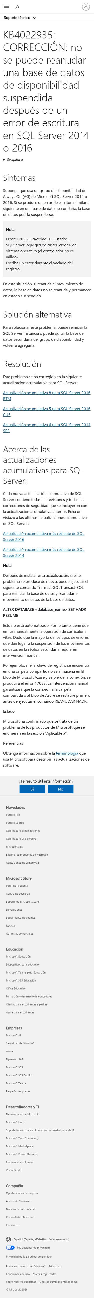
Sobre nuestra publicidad (21, 1282)
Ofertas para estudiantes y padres (26, 1004)
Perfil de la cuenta (17, 885)
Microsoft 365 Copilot (19, 1075)
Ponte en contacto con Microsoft (25, 1266)
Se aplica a (15, 159)
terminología (67, 753)
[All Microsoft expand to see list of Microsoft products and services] (6, 7)
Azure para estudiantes (20, 1012)
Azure (9, 1051)
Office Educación (16, 988)
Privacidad (55, 1266)
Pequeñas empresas (18, 1091)
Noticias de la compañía (20, 1209)
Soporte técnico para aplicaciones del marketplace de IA (40, 1130)
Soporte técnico (17, 17)
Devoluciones (14, 909)
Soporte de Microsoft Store (22, 901)
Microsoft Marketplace (20, 1146)
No (60, 789)
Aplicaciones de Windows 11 (23, 862)
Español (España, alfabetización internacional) (41, 1239)
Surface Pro (13, 814)
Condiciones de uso (18, 1274)
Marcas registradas (44, 1274)
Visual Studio (14, 1170)
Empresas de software (19, 1162)
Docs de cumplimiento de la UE (59, 1282)
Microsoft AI (13, 1035)
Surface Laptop (15, 822)
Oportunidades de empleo (22, 1193)
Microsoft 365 (14, 846)
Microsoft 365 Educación (21, 980)
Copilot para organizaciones (23, 830)
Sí (32, 789)
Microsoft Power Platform (21, 1154)
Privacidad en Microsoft (20, 1217)
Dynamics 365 (14, 1059)
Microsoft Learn (15, 1122)
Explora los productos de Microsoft (27, 854)
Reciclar (11, 925)
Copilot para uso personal (21, 838)
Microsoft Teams (16, 1083)
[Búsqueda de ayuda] (17, 6)
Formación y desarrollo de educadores (29, 996)
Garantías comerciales (19, 933)
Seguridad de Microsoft (20, 1043)
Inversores (12, 1225)
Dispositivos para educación (23, 964)
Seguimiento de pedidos (20, 917)
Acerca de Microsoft (18, 1201)
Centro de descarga (18, 893)
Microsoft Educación (18, 956)
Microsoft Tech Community (22, 1138)
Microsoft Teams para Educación (26, 972)
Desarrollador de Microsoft (22, 1114)
